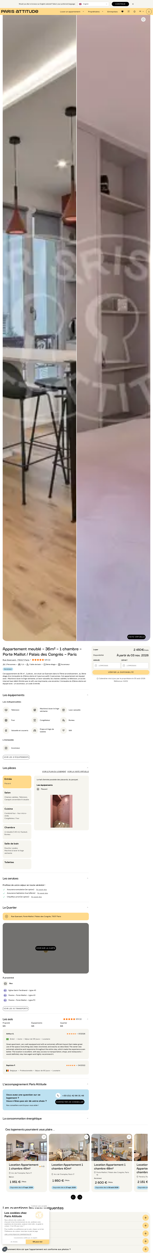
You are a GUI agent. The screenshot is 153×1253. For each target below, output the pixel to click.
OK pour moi (37, 1242)
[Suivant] (147, 328)
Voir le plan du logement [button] (54, 771)
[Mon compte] (149, 11)
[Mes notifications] (134, 11)
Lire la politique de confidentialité (17, 1234)
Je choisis (14, 1242)
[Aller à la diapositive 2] (28, 1156)
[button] (4, 1249)
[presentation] (72, 11)
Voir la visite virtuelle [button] (78, 771)
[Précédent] (6, 328)
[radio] (67, 1033)
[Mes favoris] (122, 11)
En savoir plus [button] (41, 889)
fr (140, 11)
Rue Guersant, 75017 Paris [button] (16, 659)
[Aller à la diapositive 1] (25, 1156)
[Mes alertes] (128, 11)
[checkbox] (143, 19)
